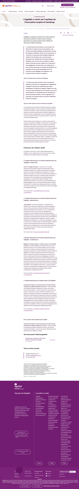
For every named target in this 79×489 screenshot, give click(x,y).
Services (21, 11)
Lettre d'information (17, 476)
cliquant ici (52, 482)
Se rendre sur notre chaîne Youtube (22, 452)
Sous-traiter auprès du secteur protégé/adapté (34, 374)
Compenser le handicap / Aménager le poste (34, 373)
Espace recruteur (61, 11)
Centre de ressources (17, 473)
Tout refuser (37, 486)
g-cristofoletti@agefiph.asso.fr (33, 355)
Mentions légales (28, 473)
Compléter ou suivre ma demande (67, 7)
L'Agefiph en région (58, 1)
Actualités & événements (37, 1)
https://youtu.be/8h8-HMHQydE (41, 232)
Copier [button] (39, 463)
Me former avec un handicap (30, 365)
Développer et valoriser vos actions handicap (34, 372)
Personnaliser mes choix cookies (51, 486)
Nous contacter (50, 5)
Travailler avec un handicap (30, 366)
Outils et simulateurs (29, 11)
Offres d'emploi (51, 11)
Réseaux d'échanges (41, 11)
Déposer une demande (67, 4)
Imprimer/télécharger (69, 35)
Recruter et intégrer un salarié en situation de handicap (36, 369)
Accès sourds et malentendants (71, 1)
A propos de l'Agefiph (48, 1)
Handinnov (37, 477)
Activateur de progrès (39, 475)
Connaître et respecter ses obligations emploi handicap (36, 367)
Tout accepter (25, 486)
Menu (4, 11)
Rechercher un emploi (42, 365)
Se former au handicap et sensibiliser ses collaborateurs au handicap (39, 368)
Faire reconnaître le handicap (50, 373)
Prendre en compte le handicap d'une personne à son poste (37, 370)
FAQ (15, 471)
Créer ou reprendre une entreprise (43, 366)
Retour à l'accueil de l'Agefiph (9, 1)
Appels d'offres (28, 471)
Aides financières (13, 11)
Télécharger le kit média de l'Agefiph (20, 433)
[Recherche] (43, 6)
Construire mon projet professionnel (39, 363)
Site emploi (28, 1)
